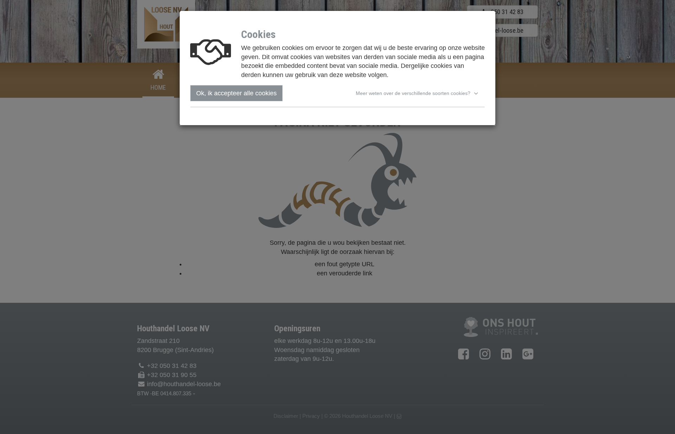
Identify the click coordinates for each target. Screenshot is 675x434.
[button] (418, 93)
